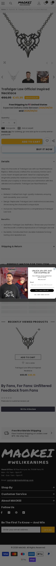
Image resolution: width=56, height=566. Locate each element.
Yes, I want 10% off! (42, 290)
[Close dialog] (54, 269)
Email (32, 282)
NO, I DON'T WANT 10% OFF (42, 294)
